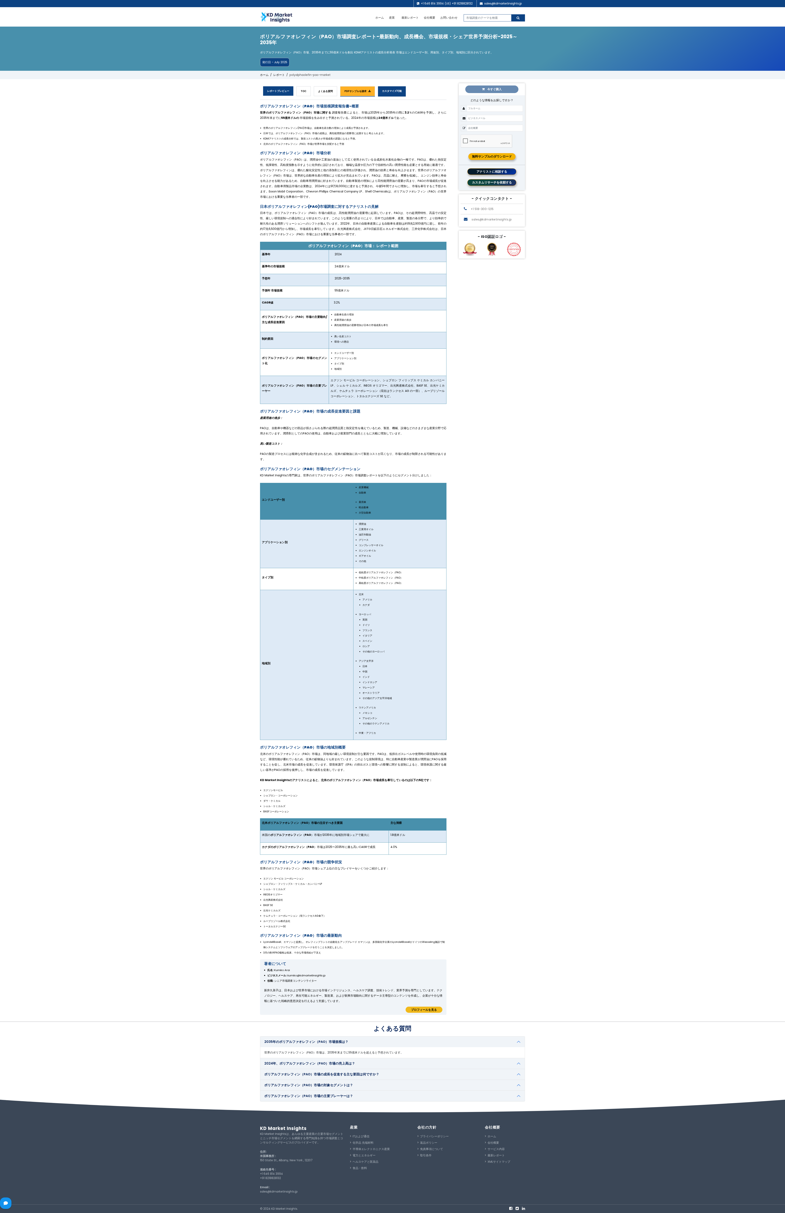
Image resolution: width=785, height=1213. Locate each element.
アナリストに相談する (492, 171)
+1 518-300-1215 (482, 209)
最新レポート (410, 18)
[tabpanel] (353, 559)
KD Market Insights (283, 1128)
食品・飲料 (360, 1168)
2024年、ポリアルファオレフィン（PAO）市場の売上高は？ (309, 1063)
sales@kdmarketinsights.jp (503, 3)
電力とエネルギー (364, 1155)
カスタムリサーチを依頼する (492, 182)
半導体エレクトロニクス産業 (371, 1149)
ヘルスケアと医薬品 (365, 1162)
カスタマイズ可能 (392, 91)
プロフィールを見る (424, 1010)
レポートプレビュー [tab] (278, 91)
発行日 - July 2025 (274, 62)
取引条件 (426, 1155)
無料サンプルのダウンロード (492, 156)
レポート (279, 75)
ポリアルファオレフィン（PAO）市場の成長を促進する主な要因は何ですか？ (321, 1074)
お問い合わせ (449, 18)
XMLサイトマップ (499, 1162)
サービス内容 (496, 1149)
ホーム (379, 18)
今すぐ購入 (494, 89)
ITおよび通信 (361, 1136)
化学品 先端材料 (363, 1143)
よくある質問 (325, 91)
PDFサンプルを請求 (356, 91)
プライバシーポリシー (434, 1136)
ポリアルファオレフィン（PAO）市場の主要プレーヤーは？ (308, 1096)
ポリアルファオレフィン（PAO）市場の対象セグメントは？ (308, 1085)
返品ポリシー (428, 1143)
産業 (392, 18)
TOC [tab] (303, 91)
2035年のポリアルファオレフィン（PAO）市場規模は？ (306, 1041)
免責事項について (431, 1149)
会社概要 (429, 18)
